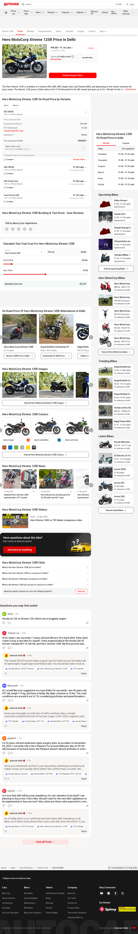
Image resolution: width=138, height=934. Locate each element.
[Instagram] (108, 893)
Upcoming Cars (8, 898)
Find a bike (26, 12)
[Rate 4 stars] (25, 229)
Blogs (48, 898)
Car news (6, 908)
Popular (126, 143)
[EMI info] (29, 149)
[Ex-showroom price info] (22, 124)
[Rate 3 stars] (19, 229)
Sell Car (49, 908)
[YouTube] (101, 893)
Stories (105, 12)
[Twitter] (122, 893)
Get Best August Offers (73, 75)
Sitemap (49, 903)
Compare (9, 159)
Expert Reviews (45, 31)
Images (80, 31)
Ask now (81, 591)
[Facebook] (115, 893)
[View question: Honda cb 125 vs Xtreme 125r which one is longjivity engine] (45, 618)
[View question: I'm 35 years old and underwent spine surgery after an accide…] (45, 759)
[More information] (72, 56)
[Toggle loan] (83, 148)
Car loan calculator (10, 913)
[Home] (6, 12)
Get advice (114, 12)
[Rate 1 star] (7, 229)
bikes (13, 868)
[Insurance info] (13, 135)
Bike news (28, 908)
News (38, 12)
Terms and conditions (77, 913)
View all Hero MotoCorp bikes (114, 352)
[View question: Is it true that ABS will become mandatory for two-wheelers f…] (45, 812)
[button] (19, 329)
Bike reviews (29, 903)
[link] (106, 203)
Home (3, 868)
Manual (15, 105)
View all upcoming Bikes (114, 269)
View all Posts (44, 841)
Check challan (52, 913)
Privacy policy (73, 908)
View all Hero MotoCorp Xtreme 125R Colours (44, 455)
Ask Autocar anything (55, 893)
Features (65, 12)
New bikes (28, 893)
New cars (6, 893)
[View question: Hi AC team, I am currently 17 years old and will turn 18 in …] (45, 654)
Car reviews (7, 903)
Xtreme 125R (7, 31)
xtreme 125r (42, 868)
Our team (72, 898)
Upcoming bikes (31, 898)
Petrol (6, 105)
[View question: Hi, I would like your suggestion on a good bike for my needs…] (45, 706)
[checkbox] (5, 159)
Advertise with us (75, 917)
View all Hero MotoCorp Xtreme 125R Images (44, 403)
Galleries (80, 12)
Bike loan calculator (32, 913)
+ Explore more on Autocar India (16, 878)
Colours (92, 31)
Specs (58, 31)
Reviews (51, 12)
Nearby (106, 143)
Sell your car (94, 12)
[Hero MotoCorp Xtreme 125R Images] (24, 61)
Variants (69, 31)
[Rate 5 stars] (30, 229)
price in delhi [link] (58, 868)
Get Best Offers (79, 159)
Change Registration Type (13, 131)
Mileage (30, 31)
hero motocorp (26, 868)
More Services (126, 12)
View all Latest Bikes (114, 510)
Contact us (72, 903)
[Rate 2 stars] (13, 229)
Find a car (13, 12)
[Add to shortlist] (43, 48)
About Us (71, 893)
